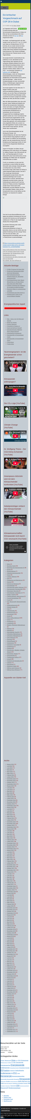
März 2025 (10, 795)
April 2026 (9, 771)
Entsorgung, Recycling (13, 591)
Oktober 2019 (10, 911)
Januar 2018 (10, 947)
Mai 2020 (9, 898)
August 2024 (10, 807)
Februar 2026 (10, 775)
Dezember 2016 (11, 970)
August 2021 (10, 872)
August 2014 (10, 1011)
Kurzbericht (10, 621)
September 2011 (11, 1031)
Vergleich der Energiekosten (14, 661)
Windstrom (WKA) (11, 666)
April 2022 (9, 857)
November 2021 (11, 866)
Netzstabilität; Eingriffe (13, 632)
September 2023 (11, 827)
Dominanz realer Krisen (13, 251)
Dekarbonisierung (4, 1062)
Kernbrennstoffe (11, 612)
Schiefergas (15, 1083)
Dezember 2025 (11, 778)
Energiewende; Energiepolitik (14, 589)
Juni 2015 (9, 997)
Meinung (9, 628)
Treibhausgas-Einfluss (13, 657)
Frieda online (10, 344)
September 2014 (11, 1010)
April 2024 (9, 814)
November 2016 (11, 972)
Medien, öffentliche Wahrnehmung (16, 625)
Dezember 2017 (11, 949)
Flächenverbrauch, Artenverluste (15, 596)
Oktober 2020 (10, 890)
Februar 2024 (10, 818)
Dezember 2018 (11, 929)
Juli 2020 (9, 895)
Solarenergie (10, 643)
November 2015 (11, 992)
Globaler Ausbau (11, 607)
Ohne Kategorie (11, 637)
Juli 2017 (9, 958)
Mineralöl (9, 630)
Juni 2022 (9, 854)
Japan (18, 1073)
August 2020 (10, 893)
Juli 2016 (9, 979)
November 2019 (11, 909)
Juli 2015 (9, 995)
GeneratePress (5, 1110)
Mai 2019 (9, 920)
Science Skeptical (11, 324)
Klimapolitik (16, 1079)
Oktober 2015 (10, 993)
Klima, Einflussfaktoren (9, 250)
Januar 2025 (10, 798)
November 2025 (11, 780)
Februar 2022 (10, 861)
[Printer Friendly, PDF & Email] (22, 28)
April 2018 (9, 943)
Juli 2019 (9, 916)
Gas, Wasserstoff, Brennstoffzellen (16, 601)
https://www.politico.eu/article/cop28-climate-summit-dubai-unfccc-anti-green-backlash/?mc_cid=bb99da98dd (14, 245)
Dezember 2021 (11, 864)
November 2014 (11, 1008)
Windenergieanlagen (14, 1088)
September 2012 (11, 1026)
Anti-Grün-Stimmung (20, 250)
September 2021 (11, 870)
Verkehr (9, 662)
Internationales (11, 610)
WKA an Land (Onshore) (13, 668)
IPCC (15, 1073)
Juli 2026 (9, 766)
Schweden (20, 1083)
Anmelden (6, 1095)
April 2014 (9, 1017)
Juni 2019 (9, 918)
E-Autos (9, 1062)
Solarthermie (10, 646)
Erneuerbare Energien (24, 1068)
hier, (15, 36)
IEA (11, 253)
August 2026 (10, 764)
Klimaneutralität (10, 1079)
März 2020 (10, 902)
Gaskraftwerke (19, 1070)
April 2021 (9, 879)
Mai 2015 (9, 999)
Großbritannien (6, 1073)
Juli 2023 (9, 830)
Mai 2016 (9, 983)
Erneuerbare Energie (14, 1067)
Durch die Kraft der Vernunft (14, 328)
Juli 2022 (9, 852)
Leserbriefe (10, 623)
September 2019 (11, 913)
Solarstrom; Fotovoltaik (13, 644)
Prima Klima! (10, 342)
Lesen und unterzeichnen (12, 308)
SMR (29, 1083)
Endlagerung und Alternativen (14, 580)
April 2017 (9, 963)
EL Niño (14, 1062)
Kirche (8, 616)
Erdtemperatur (5, 1068)
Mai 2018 (9, 941)
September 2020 (11, 891)
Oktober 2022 (10, 847)
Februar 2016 (10, 986)
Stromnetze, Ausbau (12, 653)
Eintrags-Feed (7, 1097)
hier (18, 36)
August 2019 (10, 915)
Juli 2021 (9, 873)
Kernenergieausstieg (18, 1076)
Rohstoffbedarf (11, 641)
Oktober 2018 (10, 933)
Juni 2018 (9, 940)
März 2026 (10, 773)
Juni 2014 (9, 1015)
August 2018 (10, 936)
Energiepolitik (19, 1062)
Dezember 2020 (11, 886)
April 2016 (9, 984)
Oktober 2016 (10, 974)
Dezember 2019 (11, 907)
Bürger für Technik (12, 322)
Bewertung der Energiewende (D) (15, 567)
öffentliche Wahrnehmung (13, 634)
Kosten (8, 1081)
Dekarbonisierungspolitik (13, 573)
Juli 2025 (9, 787)
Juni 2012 (9, 1028)
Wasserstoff (4, 1088)
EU (2, 1070)
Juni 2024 (9, 811)
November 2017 (11, 950)
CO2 (17, 1060)
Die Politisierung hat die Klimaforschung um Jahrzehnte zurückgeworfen (15, 276)
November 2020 (11, 888)
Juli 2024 (9, 809)
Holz (8, 609)
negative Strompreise (14, 1081)
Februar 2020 (10, 904)
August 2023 (10, 829)
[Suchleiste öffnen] (3, 4)
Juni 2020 (9, 897)
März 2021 (10, 881)
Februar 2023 (10, 839)
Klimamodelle (4, 1079)
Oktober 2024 (10, 804)
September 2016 (11, 976)
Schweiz (25, 1083)
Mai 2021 (9, 877)
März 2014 (10, 1019)
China (13, 1060)
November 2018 (11, 931)
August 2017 (10, 956)
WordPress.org (8, 1101)
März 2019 (10, 924)
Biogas (9, 569)
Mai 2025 (9, 791)
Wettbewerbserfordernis (9, 255)
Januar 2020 (10, 906)
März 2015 (10, 1002)
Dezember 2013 (11, 1024)
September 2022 (11, 848)
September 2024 (11, 805)
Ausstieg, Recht (11, 566)
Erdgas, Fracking (11, 594)
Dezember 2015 (11, 990)
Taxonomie (13, 1085)
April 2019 (9, 922)
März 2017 (10, 965)
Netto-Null (21, 1081)
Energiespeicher (5, 1065)
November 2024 (11, 802)
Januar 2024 (10, 820)
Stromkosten (3, 1085)
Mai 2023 (9, 834)
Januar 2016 (10, 988)
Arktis (8, 564)
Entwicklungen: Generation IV (14, 593)
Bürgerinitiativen (11, 571)
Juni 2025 (9, 789)
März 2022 (10, 859)
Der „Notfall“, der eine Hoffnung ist (12, 260)
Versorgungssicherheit (24, 1085)
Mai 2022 (9, 855)
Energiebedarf (11, 585)
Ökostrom (9, 639)
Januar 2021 (10, 884)
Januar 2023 (10, 841)
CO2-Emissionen (23, 1060)
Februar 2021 (10, 882)
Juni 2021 (9, 875)
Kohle (8, 619)
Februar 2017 (10, 967)
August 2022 (10, 850)
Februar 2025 (10, 796)
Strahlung (9, 648)
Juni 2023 (9, 832)
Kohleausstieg (3, 1081)
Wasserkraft (10, 664)
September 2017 (11, 954)
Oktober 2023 (10, 825)
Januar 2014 (10, 1022)
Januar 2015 (10, 1006)
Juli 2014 (9, 1013)
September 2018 (11, 934)
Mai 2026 (9, 769)
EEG (8, 578)
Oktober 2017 (10, 952)
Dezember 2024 (11, 800)
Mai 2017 (9, 961)
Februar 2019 (10, 925)
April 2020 (9, 900)
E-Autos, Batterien (12, 576)
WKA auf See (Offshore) (13, 670)
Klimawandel (24, 1079)
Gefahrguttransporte (12, 605)
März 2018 (10, 945)
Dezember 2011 (11, 1029)
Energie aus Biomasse (13, 584)
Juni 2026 (9, 768)
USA (17, 1086)
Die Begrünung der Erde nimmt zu (16, 292)
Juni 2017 (9, 959)
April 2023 (9, 836)
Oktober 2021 (10, 868)
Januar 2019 (10, 927)
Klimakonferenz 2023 (18, 253)
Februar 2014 (10, 1020)
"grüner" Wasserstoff (6, 1060)
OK (2, 1117)
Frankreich (12, 1070)
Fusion (9, 600)
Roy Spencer (9, 1083)
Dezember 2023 (11, 821)
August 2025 (10, 786)
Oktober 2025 (10, 782)
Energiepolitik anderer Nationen (15, 587)
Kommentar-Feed (8, 1099)
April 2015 (9, 1001)
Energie (9, 582)
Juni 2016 (9, 981)
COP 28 (5, 251)
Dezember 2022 (11, 843)
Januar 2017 (10, 968)
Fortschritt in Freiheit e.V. (13, 326)
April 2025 (9, 793)
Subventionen (7, 1085)
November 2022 (11, 845)
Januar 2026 (10, 777)
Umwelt (9, 659)
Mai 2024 (9, 812)
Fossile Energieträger (12, 598)
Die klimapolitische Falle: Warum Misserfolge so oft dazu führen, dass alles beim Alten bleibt (15, 281)
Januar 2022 (10, 863)
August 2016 (10, 977)
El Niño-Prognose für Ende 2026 (15, 269)
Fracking (6, 1070)
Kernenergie (10, 614)
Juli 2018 (9, 938)
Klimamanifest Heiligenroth (14, 333)
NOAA (5, 1083)
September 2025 (11, 784)
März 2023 (10, 838)
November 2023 (11, 823)
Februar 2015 (10, 1004)
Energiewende (17, 1065)
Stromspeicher (11, 655)
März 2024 (10, 816)
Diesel (9, 575)
